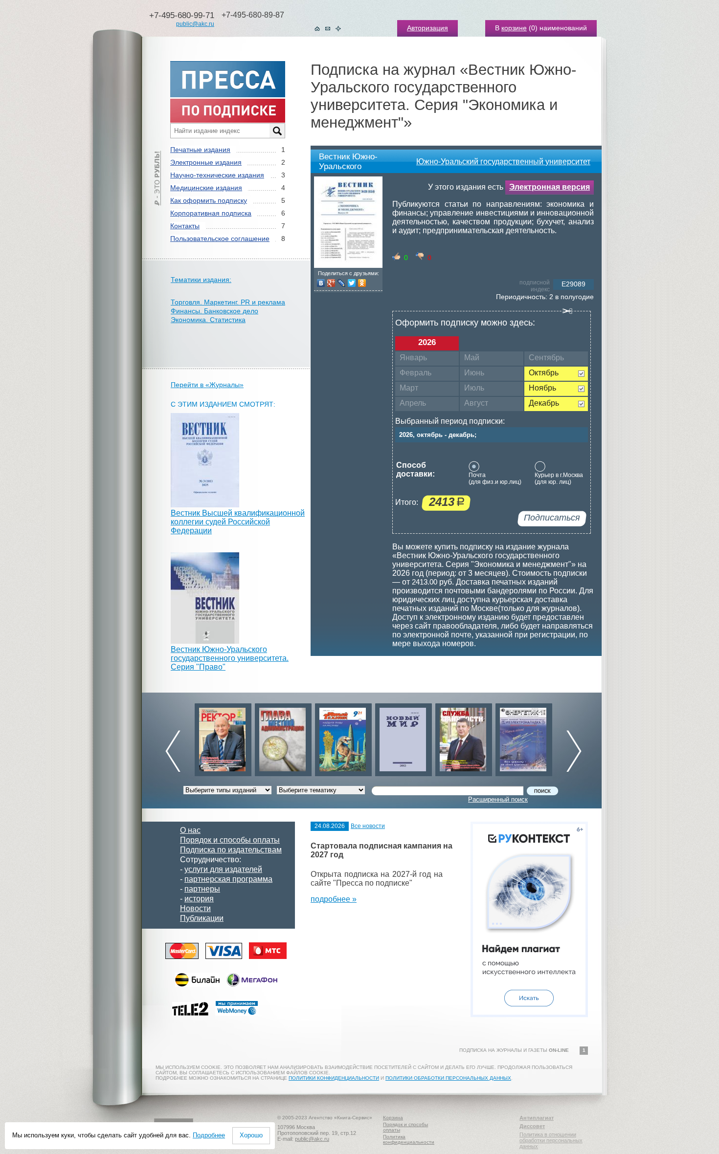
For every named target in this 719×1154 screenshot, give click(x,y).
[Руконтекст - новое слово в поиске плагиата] (529, 1014)
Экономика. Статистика (208, 320)
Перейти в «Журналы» (207, 385)
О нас (190, 830)
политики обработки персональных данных (448, 1078)
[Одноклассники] (362, 283)
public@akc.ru (195, 24)
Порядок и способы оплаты (230, 840)
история (199, 898)
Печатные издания (200, 149)
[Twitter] (352, 283)
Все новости (368, 826)
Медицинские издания (206, 188)
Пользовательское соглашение (220, 238)
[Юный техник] (343, 737)
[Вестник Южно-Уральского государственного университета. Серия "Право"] (205, 641)
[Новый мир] (403, 737)
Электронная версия (549, 187)
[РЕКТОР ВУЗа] (223, 737)
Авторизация (427, 28)
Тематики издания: (201, 279)
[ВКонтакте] (321, 283)
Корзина (393, 1117)
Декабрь (544, 403)
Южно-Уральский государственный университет (503, 161)
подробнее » (334, 899)
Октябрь (544, 373)
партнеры (202, 889)
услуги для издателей (223, 869)
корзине (514, 28)
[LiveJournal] (342, 283)
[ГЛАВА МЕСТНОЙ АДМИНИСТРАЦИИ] (283, 737)
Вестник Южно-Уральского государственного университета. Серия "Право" (230, 658)
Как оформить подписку (208, 200)
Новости (195, 908)
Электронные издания (206, 162)
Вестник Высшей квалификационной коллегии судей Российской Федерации (238, 522)
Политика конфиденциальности (408, 1139)
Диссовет (532, 1126)
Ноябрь (542, 388)
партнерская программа (228, 879)
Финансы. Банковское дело (214, 311)
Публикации (202, 918)
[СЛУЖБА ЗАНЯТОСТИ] (463, 737)
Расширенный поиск (498, 799)
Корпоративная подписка (210, 213)
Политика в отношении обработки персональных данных (551, 1140)
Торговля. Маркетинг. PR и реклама (228, 302)
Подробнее (209, 1135)
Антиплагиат (536, 1118)
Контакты (185, 226)
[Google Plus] (331, 283)
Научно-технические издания (217, 175)
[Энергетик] (523, 737)
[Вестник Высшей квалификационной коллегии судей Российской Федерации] (205, 505)
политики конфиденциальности (334, 1078)
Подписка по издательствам (231, 850)
